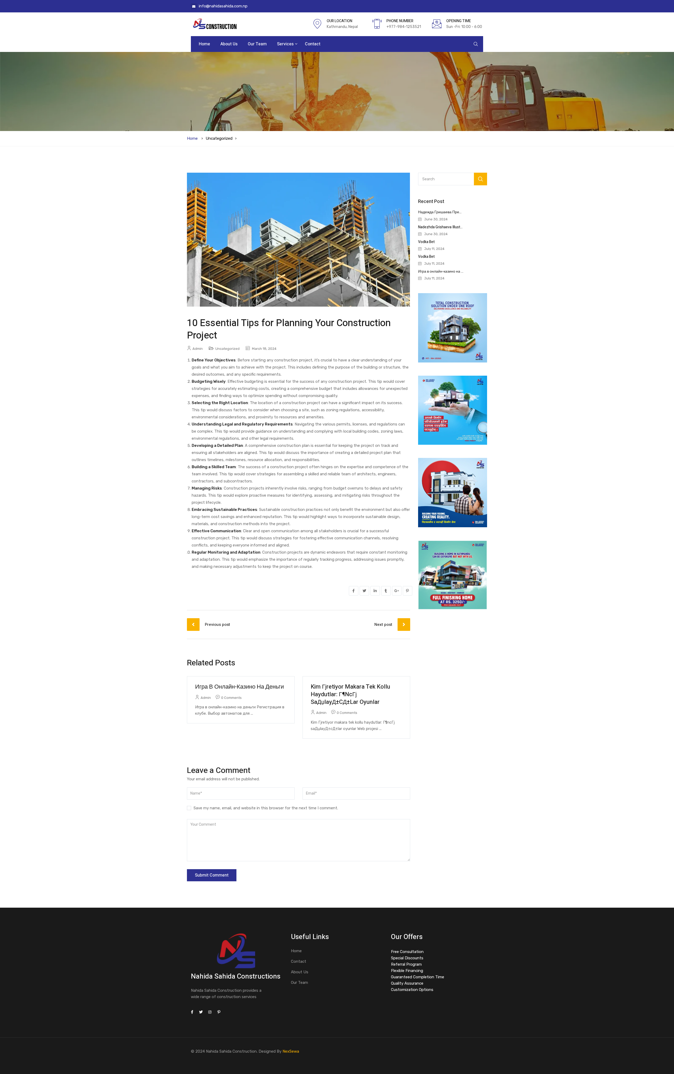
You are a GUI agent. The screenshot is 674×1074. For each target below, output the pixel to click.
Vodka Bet (426, 242)
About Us (228, 44)
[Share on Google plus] (397, 591)
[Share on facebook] (353, 591)
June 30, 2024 (436, 219)
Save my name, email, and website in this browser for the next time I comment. (266, 808)
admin (197, 349)
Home (204, 44)
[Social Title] (192, 1012)
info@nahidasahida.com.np (223, 6)
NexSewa (291, 1051)
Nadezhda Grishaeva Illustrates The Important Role (459, 227)
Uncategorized (219, 138)
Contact (312, 44)
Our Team (257, 44)
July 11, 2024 (434, 248)
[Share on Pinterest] (407, 591)
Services (286, 44)
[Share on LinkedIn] (375, 591)
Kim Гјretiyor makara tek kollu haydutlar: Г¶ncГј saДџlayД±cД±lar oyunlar (350, 694)
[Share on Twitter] (364, 591)
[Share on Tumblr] (386, 591)
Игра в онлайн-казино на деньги (239, 687)
